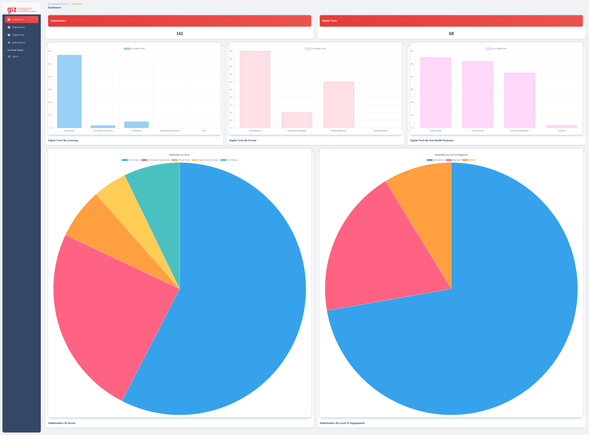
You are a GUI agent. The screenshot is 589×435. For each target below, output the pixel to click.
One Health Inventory (58, 4)
